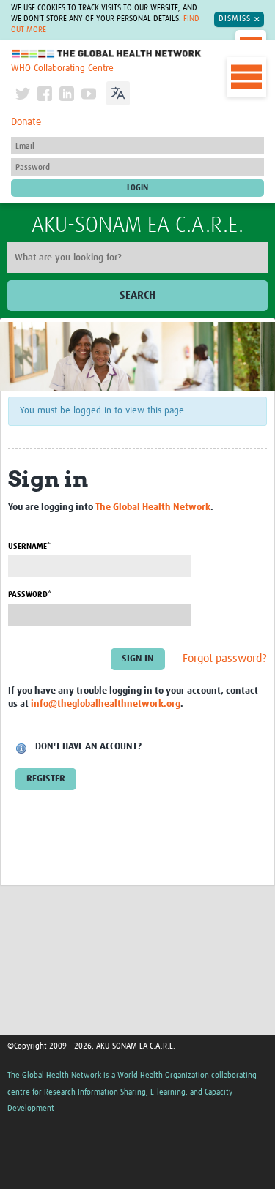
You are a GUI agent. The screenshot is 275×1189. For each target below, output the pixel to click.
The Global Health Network (107, 53)
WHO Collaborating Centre (62, 68)
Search (137, 295)
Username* (29, 546)
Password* (29, 594)
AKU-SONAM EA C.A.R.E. (137, 225)
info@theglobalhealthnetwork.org (105, 704)
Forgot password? (225, 658)
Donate (26, 122)
